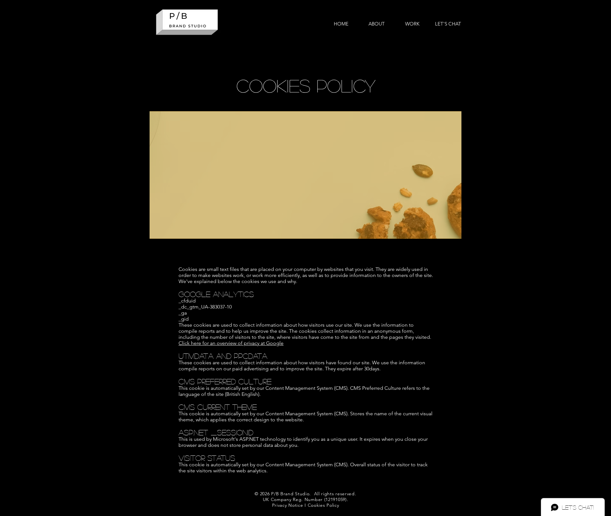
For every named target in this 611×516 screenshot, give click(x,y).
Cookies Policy (323, 505)
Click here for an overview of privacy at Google (231, 343)
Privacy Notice (287, 505)
